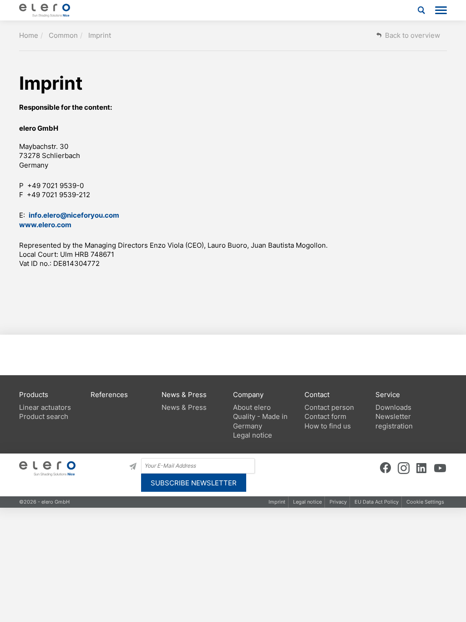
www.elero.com (45, 224)
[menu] (441, 10)
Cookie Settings (425, 502)
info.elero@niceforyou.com (74, 215)
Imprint (99, 35)
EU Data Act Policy (377, 502)
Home (28, 35)
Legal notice (307, 502)
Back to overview (412, 35)
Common (63, 35)
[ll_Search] (421, 10)
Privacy (338, 502)
